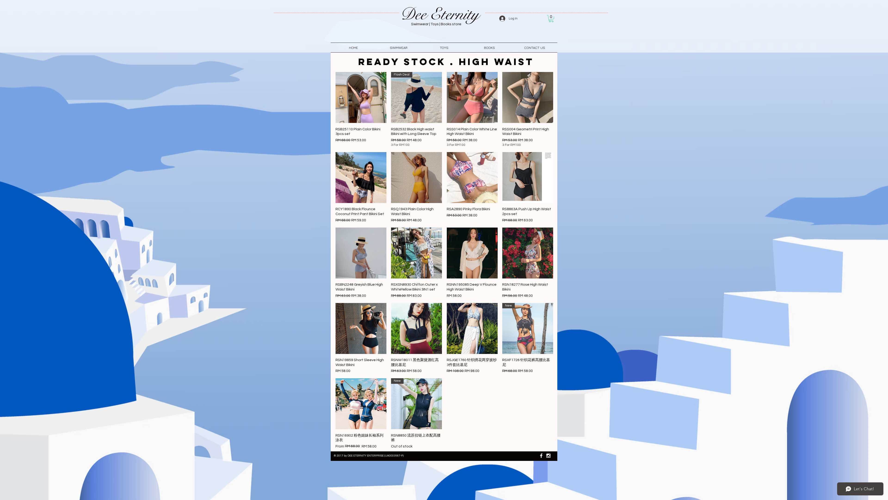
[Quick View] (361, 97)
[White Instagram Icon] (548, 456)
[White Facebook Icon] (541, 456)
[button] (551, 18)
